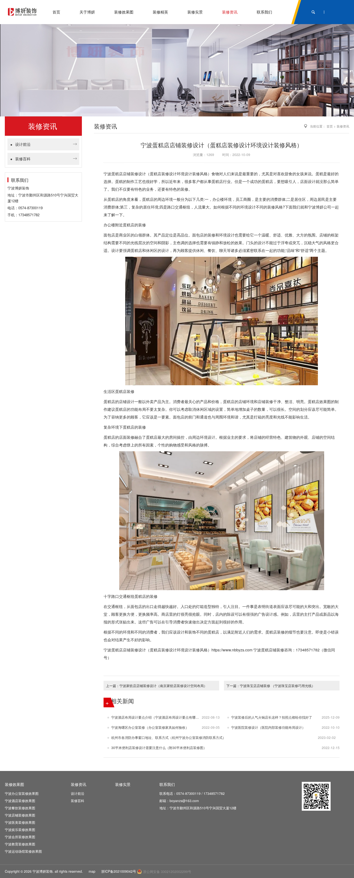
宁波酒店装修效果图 (20, 800)
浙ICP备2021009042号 (118, 871)
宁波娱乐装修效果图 (20, 829)
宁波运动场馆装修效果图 (23, 851)
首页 (330, 126)
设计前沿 (23, 144)
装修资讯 (343, 126)
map (92, 871)
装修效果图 (14, 784)
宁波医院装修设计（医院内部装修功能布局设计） (268, 727)
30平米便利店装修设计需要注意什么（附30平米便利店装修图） (159, 747)
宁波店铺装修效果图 (20, 815)
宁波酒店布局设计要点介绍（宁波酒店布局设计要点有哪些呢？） (156, 717)
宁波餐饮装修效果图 (20, 807)
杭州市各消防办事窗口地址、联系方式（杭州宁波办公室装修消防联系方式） (168, 737)
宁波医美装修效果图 (20, 822)
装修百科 (23, 159)
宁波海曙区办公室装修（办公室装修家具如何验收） (150, 727)
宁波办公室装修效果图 (22, 793)
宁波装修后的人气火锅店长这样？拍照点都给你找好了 (271, 717)
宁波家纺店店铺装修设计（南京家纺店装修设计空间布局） (163, 685)
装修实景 (123, 784)
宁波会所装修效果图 (20, 836)
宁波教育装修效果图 (20, 844)
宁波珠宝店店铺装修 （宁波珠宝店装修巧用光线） (277, 685)
